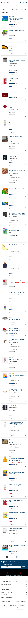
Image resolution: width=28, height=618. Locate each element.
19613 (18, 556)
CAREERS (3, 586)
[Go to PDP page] (5, 49)
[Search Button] (17, 2)
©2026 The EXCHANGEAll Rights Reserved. (14, 605)
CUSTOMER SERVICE (5, 589)
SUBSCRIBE (24, 566)
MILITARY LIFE (4, 594)
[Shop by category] (2, 2)
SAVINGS (3, 579)
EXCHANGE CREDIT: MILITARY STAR (9, 581)
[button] (7, 9)
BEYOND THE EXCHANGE (6, 597)
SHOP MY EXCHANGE (6, 584)
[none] (7, 9)
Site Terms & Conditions (7, 601)
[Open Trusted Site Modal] (20, 608)
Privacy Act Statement (21, 601)
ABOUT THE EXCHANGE (6, 592)
